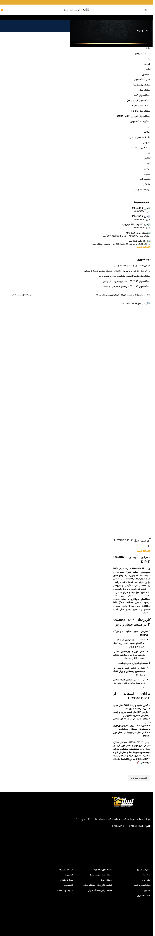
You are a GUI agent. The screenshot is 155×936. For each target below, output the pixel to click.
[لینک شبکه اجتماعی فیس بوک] (82, 2)
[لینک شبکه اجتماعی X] (78, 2)
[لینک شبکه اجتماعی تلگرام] (71, 2)
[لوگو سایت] (76, 9)
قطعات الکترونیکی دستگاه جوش (97, 885)
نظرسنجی (68, 885)
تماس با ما (146, 880)
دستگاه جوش (106, 880)
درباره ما (146, 875)
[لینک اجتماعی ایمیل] (74, 2)
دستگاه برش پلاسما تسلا (101, 875)
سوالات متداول (66, 880)
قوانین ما (69, 875)
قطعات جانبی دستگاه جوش (100, 890)
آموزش (147, 890)
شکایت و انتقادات (65, 890)
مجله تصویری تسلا (142, 885)
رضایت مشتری (143, 895)
